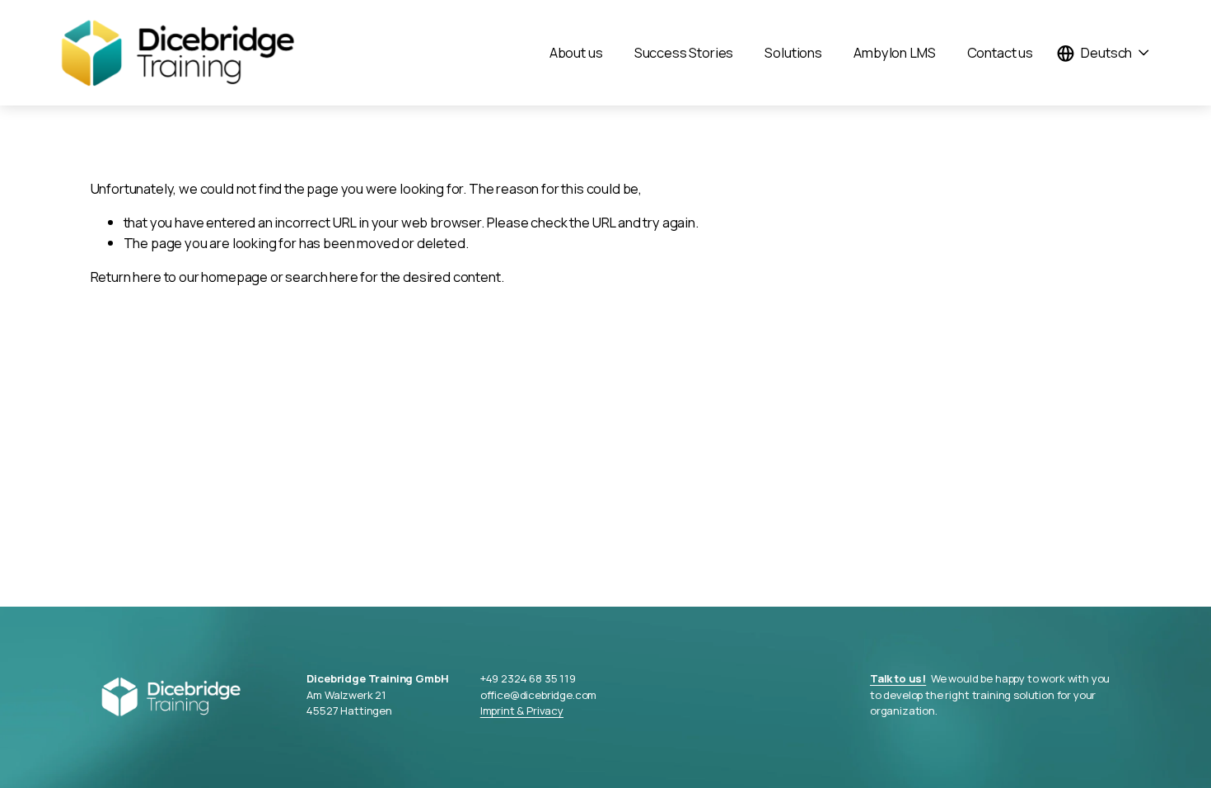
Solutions (793, 52)
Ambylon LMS (894, 52)
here (147, 276)
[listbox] (1103, 52)
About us (576, 52)
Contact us (1000, 52)
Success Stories (684, 52)
